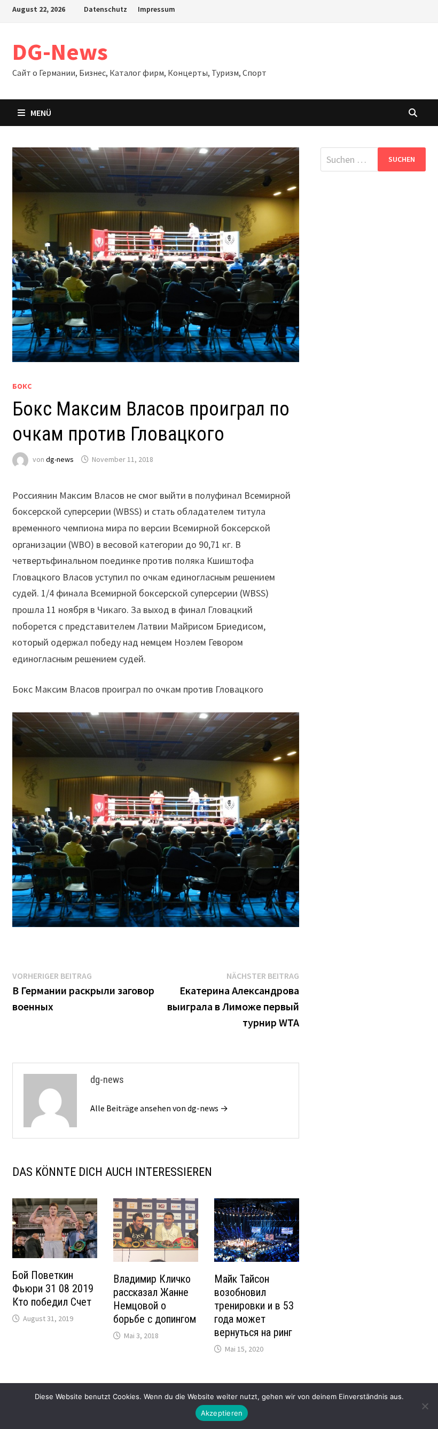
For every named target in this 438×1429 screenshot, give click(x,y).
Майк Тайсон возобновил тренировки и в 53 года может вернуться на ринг (254, 1306)
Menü (40, 112)
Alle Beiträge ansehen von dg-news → (159, 1108)
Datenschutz (105, 9)
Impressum (156, 9)
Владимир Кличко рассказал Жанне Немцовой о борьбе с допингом (154, 1299)
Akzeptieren (222, 1413)
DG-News (60, 51)
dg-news (60, 459)
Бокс (22, 386)
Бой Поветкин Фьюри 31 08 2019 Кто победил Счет (52, 1288)
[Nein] (424, 1406)
